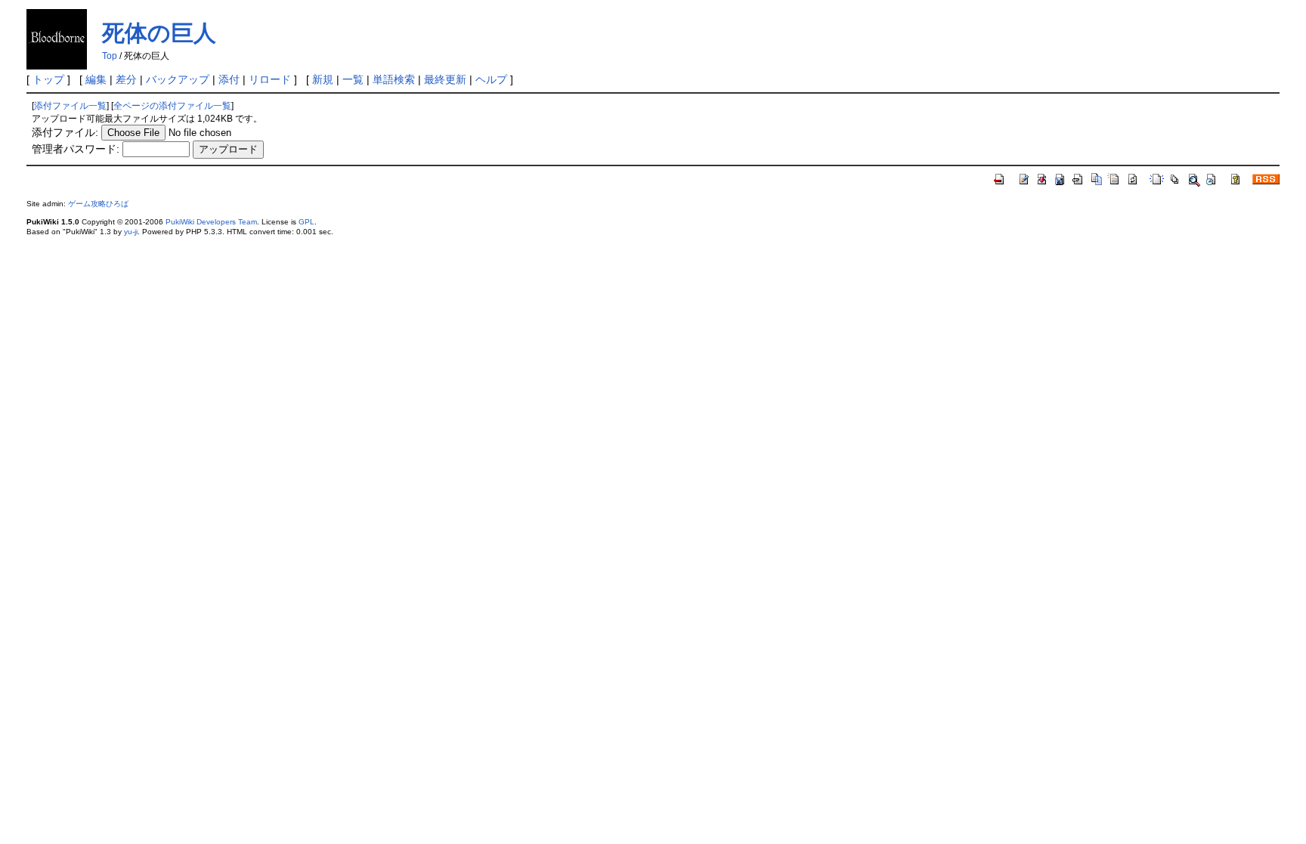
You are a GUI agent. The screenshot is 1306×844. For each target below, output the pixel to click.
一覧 (353, 79)
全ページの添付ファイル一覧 (172, 105)
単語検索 (394, 79)
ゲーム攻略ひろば (98, 203)
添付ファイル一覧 (70, 105)
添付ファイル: (65, 132)
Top (109, 55)
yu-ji (131, 231)
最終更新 (445, 79)
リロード (270, 79)
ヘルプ (491, 79)
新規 (322, 79)
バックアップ (177, 79)
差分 (126, 79)
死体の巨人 (159, 32)
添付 (229, 79)
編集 (96, 79)
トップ (48, 79)
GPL (306, 222)
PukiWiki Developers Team (211, 222)
